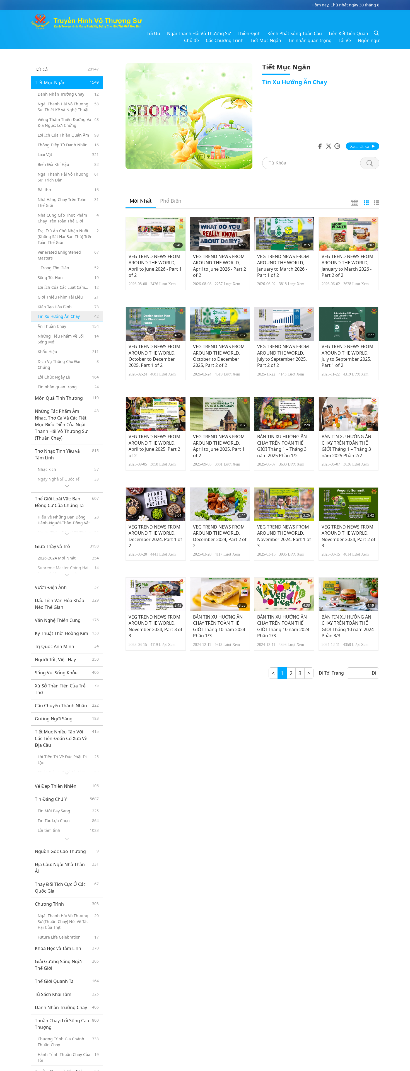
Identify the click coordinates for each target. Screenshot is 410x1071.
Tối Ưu (153, 33)
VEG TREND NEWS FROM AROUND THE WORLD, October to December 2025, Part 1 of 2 (154, 355)
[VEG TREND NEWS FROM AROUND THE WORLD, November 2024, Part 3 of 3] (155, 594)
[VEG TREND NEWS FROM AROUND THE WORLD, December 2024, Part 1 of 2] (155, 504)
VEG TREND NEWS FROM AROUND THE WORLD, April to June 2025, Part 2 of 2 (154, 445)
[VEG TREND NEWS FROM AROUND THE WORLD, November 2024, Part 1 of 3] (284, 504)
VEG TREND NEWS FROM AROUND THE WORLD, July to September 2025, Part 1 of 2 (347, 355)
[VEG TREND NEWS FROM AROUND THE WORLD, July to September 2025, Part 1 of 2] (348, 324)
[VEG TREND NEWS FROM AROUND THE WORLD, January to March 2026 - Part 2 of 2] (348, 234)
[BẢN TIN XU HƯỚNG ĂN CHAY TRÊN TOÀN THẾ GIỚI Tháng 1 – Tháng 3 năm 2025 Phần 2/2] (348, 414)
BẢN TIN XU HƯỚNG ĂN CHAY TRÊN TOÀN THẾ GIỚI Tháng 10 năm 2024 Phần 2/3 (283, 626)
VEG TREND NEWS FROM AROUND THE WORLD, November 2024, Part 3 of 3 (155, 626)
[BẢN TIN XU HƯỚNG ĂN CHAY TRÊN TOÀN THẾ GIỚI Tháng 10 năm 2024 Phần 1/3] (220, 594)
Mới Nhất (141, 200)
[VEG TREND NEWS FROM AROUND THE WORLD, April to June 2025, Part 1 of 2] (220, 414)
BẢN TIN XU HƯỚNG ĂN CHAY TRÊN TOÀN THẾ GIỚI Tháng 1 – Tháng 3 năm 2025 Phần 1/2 (282, 445)
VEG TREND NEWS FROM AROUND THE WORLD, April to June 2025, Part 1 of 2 (219, 445)
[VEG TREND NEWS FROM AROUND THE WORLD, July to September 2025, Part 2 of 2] (284, 324)
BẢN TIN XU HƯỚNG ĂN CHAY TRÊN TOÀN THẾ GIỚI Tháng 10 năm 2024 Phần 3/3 (348, 626)
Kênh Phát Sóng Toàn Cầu (294, 33)
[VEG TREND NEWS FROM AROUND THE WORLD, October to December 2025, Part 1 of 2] (155, 324)
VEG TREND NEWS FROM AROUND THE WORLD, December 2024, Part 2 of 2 (220, 536)
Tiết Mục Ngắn (265, 40)
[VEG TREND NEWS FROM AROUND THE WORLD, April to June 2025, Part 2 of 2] (155, 414)
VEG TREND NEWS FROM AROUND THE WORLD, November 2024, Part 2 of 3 (348, 536)
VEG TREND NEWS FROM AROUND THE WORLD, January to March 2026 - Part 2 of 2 (347, 265)
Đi (374, 673)
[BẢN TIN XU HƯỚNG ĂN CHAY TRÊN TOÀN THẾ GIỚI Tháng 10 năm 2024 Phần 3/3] (348, 594)
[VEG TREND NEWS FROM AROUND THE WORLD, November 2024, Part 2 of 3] (348, 504)
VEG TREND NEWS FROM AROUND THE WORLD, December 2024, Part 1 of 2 (155, 536)
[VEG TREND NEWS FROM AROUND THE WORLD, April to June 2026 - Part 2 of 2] (220, 234)
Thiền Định (249, 33)
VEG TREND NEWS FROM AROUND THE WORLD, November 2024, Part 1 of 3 (284, 536)
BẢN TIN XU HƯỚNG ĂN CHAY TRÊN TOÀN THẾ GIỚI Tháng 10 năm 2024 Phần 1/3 (219, 626)
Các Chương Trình (224, 40)
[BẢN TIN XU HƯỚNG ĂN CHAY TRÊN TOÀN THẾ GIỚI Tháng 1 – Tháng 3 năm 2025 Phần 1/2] (284, 414)
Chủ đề (191, 40)
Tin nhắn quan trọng (310, 40)
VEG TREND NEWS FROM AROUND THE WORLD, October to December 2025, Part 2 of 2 (219, 355)
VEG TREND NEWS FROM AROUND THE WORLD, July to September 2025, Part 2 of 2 (283, 355)
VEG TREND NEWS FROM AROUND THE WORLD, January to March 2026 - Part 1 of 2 (283, 265)
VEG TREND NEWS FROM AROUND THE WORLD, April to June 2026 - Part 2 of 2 (219, 265)
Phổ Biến (170, 200)
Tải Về (345, 40)
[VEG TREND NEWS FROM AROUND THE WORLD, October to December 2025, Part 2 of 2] (220, 324)
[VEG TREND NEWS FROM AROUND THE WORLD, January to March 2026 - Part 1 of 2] (284, 234)
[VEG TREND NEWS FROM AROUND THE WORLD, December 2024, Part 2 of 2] (220, 504)
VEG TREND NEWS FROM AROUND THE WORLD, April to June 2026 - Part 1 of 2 (155, 265)
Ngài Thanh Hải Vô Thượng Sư (199, 33)
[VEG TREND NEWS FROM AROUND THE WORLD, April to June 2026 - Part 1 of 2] (155, 234)
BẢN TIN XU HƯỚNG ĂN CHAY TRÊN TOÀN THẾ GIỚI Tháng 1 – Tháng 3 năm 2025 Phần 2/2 (346, 445)
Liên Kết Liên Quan (348, 33)
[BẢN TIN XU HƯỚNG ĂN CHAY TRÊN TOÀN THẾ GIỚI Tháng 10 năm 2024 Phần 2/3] (284, 594)
